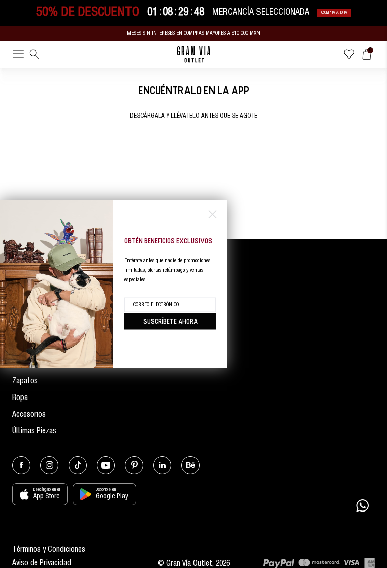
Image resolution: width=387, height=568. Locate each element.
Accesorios (29, 415)
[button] (18, 56)
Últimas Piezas (34, 431)
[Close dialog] (212, 214)
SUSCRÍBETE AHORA (170, 321)
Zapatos (25, 381)
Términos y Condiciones (48, 550)
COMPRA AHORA (334, 13)
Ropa (20, 398)
